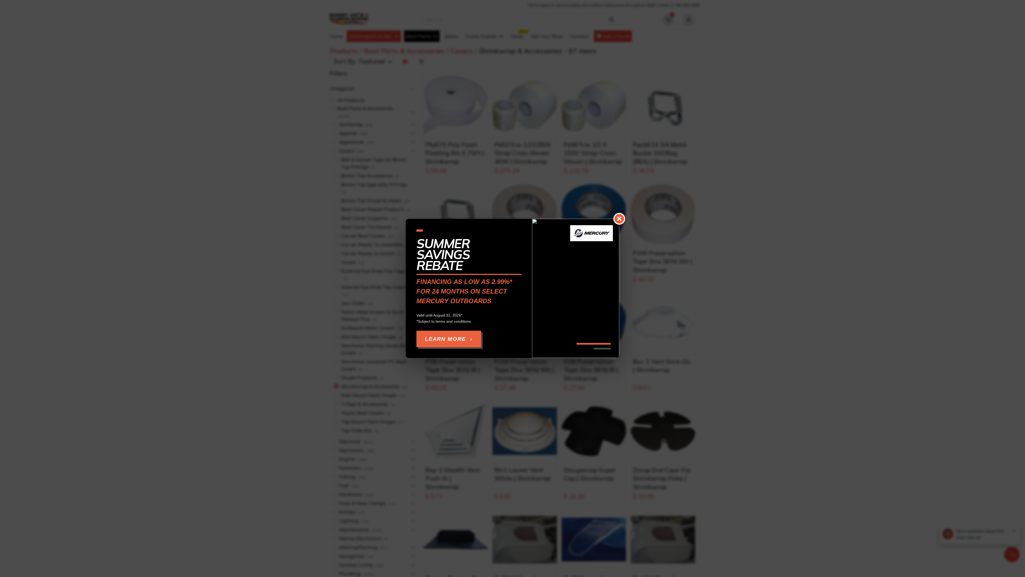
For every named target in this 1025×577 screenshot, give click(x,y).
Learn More (448, 339)
